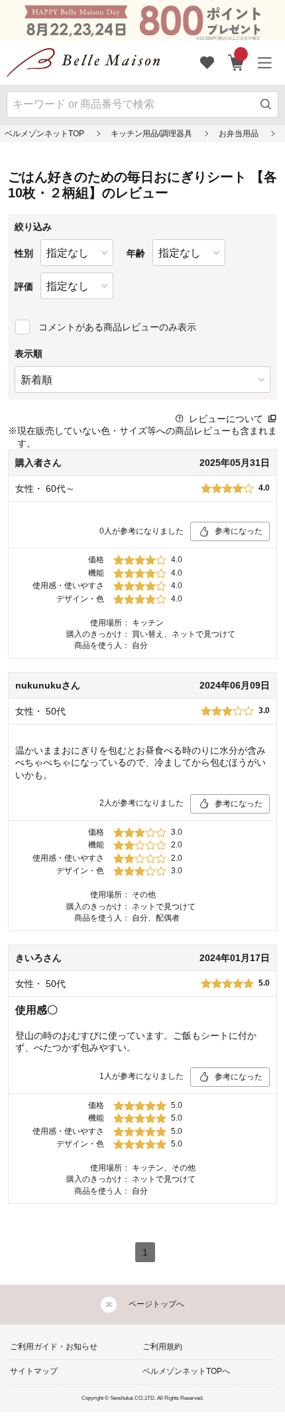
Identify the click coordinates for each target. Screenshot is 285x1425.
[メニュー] (265, 62)
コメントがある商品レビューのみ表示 (117, 327)
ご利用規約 (162, 1346)
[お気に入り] (207, 62)
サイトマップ (34, 1371)
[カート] (236, 62)
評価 (24, 286)
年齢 (136, 253)
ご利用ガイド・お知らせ (53, 1346)
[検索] (266, 104)
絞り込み (33, 226)
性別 (24, 253)
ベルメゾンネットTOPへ (186, 1371)
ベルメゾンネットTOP (44, 134)
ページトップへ (156, 1304)
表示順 (28, 353)
